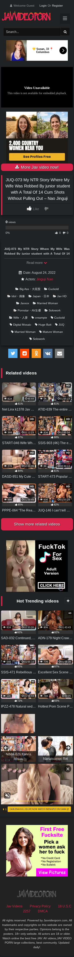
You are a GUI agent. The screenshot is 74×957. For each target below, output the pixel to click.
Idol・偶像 (18, 296)
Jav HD (62, 296)
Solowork (55, 310)
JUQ (61, 324)
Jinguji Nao (44, 279)
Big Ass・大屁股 (30, 289)
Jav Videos (14, 906)
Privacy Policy (40, 906)
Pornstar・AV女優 (29, 310)
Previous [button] (6, 748)
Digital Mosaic (22, 324)
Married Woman (47, 303)
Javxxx (24, 303)
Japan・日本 (41, 296)
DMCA (43, 911)
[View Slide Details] (18, 749)
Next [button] (68, 748)
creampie (41, 317)
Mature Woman (53, 331)
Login (43, 5)
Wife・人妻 (20, 317)
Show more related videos (37, 524)
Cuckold (53, 289)
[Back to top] (61, 945)
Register (57, 5)
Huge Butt (44, 324)
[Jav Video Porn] (33, 17)
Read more (35, 262)
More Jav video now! (39, 167)
